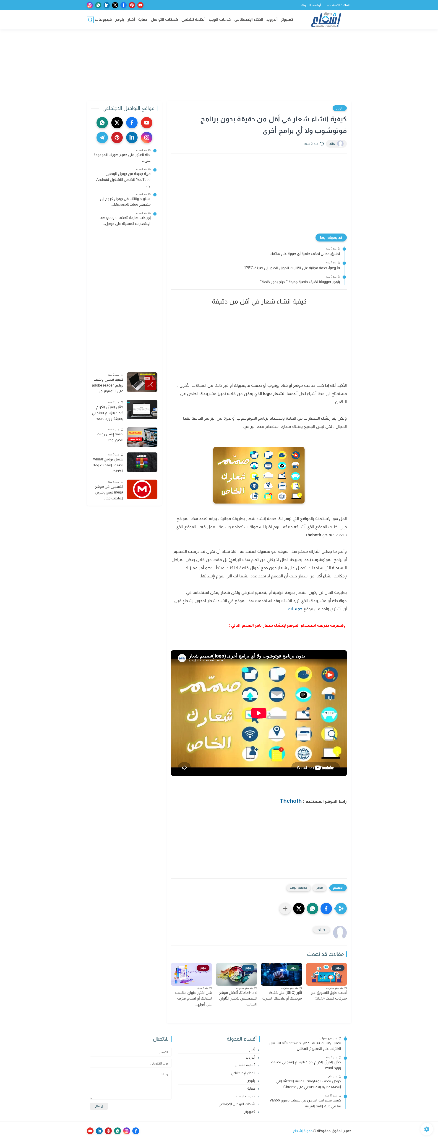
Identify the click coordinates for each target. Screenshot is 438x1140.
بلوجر (119, 19)
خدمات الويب (220, 19)
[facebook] (123, 5)
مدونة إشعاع (303, 1131)
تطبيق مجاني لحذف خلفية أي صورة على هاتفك (304, 254)
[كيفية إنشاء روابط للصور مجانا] (142, 437)
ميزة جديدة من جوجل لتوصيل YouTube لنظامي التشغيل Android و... (123, 179)
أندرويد (271, 19)
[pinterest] (132, 5)
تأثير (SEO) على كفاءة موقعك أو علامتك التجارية (282, 995)
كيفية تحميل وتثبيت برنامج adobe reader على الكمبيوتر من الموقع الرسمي (107, 385)
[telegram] (102, 137)
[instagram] (90, 5)
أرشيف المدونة (311, 5)
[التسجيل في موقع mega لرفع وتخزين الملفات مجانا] (142, 489)
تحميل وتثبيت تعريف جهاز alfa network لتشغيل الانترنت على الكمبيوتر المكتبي (305, 1046)
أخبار (131, 19)
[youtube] (140, 5)
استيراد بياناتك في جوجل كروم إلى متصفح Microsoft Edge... (125, 202)
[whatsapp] (98, 5)
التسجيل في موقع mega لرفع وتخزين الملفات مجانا (109, 492)
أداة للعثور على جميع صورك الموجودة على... (122, 158)
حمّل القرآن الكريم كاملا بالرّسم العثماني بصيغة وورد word (107, 413)
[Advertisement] (219, 65)
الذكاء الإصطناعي (248, 19)
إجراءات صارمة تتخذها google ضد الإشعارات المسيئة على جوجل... (125, 221)
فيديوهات (103, 19)
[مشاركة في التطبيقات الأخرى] (285, 908)
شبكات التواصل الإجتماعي (237, 1104)
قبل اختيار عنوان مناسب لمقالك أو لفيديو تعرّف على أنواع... (193, 998)
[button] (326, 908)
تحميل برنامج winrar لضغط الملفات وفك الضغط (107, 465)
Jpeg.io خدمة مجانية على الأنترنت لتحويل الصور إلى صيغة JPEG (292, 268)
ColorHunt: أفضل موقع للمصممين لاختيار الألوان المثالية (238, 998)
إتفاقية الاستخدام (338, 5)
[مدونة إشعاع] (326, 19)
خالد (332, 143)
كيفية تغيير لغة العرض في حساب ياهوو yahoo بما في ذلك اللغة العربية (305, 1103)
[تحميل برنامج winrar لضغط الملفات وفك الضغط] (142, 462)
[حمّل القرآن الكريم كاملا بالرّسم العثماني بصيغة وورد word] (142, 409)
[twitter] (115, 5)
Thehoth (291, 801)
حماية (142, 19)
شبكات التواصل (164, 19)
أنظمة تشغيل (193, 19)
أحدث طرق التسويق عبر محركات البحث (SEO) (329, 995)
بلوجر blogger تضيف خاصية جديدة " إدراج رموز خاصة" (300, 282)
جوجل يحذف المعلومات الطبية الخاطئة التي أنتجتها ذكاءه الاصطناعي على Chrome (308, 1084)
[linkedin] (107, 5)
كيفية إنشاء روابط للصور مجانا (109, 437)
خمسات (295, 609)
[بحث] (90, 19)
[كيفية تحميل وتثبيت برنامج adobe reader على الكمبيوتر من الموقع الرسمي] (142, 382)
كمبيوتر (287, 19)
